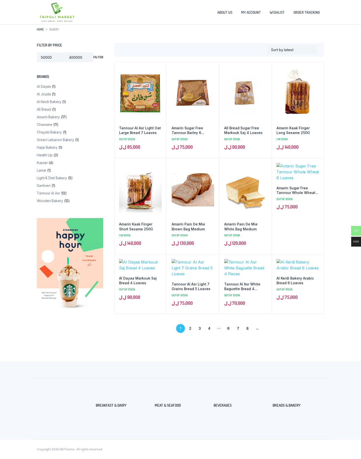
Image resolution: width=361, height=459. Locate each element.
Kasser (42, 163)
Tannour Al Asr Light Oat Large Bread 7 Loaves (140, 130)
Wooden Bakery (50, 201)
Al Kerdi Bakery (49, 102)
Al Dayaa (44, 86)
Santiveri (44, 185)
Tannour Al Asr (48, 193)
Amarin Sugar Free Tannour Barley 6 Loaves (187, 130)
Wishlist (277, 12)
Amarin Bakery (48, 117)
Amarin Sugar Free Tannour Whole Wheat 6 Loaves (298, 190)
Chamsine (44, 124)
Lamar (41, 170)
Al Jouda (44, 94)
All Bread (44, 109)
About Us (224, 12)
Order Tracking (306, 12)
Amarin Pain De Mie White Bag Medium (241, 226)
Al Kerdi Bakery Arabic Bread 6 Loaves (295, 280)
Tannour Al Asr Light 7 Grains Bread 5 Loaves (191, 286)
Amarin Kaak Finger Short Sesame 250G (136, 226)
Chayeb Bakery (49, 132)
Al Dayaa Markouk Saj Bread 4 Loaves (138, 280)
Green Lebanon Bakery (55, 140)
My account (251, 12)
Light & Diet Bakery (52, 178)
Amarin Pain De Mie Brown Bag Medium (188, 226)
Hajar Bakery (47, 147)
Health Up (45, 155)
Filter (98, 57)
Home (40, 29)
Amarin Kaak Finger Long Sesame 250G (293, 130)
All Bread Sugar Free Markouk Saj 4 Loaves (243, 130)
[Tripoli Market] (57, 12)
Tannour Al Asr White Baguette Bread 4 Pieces (242, 286)
